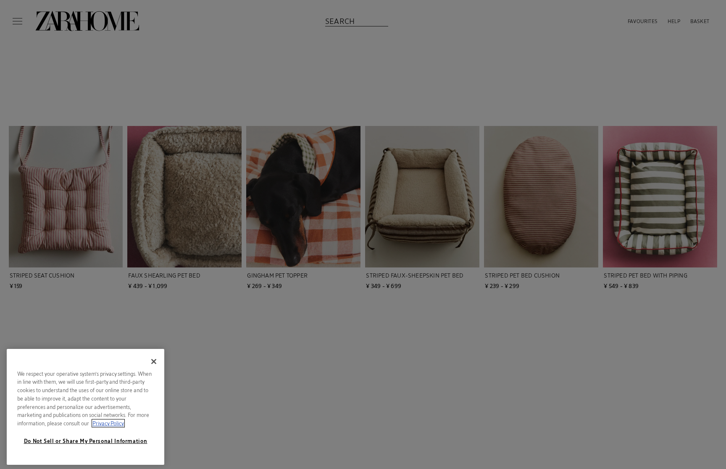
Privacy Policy (108, 423)
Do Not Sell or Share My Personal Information (85, 441)
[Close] (154, 361)
